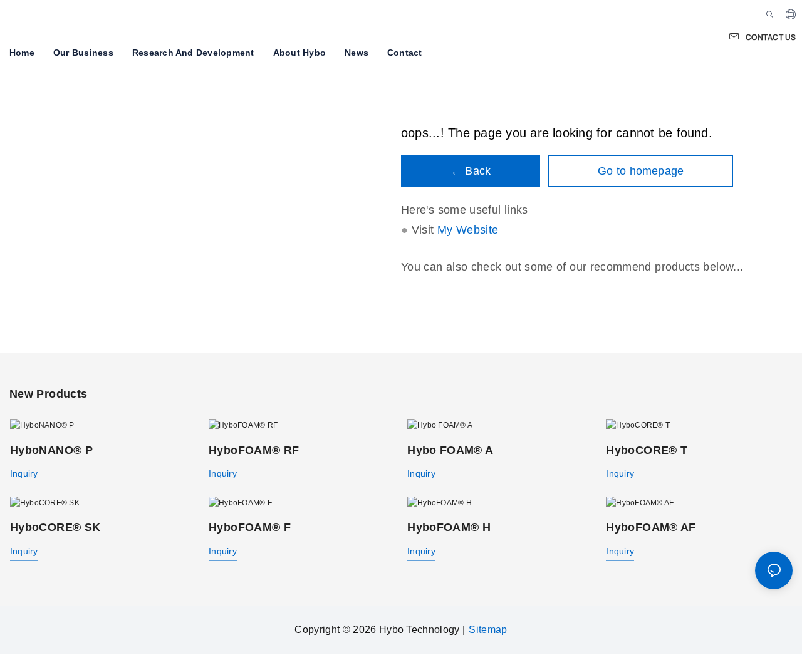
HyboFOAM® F (250, 527)
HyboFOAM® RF (254, 449)
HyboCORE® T (646, 449)
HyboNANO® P (51, 449)
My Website (468, 230)
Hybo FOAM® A (450, 449)
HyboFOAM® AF (650, 527)
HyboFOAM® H (449, 527)
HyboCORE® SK (55, 527)
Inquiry (24, 473)
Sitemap (488, 629)
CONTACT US (771, 37)
